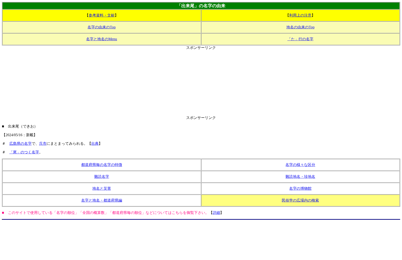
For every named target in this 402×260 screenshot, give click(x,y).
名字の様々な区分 (300, 165)
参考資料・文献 (102, 15)
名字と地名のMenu (101, 39)
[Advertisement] (201, 82)
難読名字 (101, 177)
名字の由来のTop (101, 27)
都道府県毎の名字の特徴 (101, 165)
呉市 (43, 143)
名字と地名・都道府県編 (101, 200)
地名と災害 (101, 188)
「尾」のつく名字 (24, 152)
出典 (95, 143)
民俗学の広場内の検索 (300, 200)
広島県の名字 (20, 143)
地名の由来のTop (300, 27)
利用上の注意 (300, 15)
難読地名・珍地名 (300, 177)
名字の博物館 (300, 188)
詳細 (216, 213)
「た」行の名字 (300, 39)
